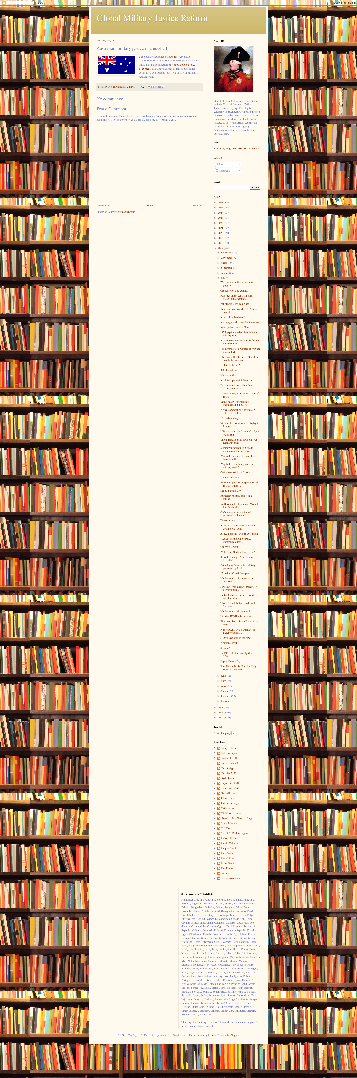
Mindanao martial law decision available (236, 580)
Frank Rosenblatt (230, 788)
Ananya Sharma (229, 748)
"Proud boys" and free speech (235, 573)
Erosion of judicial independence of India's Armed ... (239, 484)
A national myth (228, 643)
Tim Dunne (227, 868)
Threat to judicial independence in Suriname (238, 604)
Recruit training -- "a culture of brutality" (236, 558)
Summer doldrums (230, 477)
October (225, 262)
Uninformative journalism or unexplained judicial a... (235, 403)
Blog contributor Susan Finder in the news (239, 622)
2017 (221, 248)
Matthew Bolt (228, 808)
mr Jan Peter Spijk (230, 878)
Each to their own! (230, 365)
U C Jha (225, 873)
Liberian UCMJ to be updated (236, 616)
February (226, 696)
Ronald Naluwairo (230, 843)
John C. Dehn (228, 798)
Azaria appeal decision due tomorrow (240, 322)
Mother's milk (227, 375)
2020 (221, 233)
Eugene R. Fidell (230, 783)
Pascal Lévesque (229, 823)
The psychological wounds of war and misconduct (240, 350)
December (226, 252)
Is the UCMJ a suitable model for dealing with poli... (237, 527)
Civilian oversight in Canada (235, 472)
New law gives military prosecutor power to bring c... (238, 588)
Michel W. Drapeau (231, 813)
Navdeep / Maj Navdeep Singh (237, 818)
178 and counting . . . (231, 418)
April (224, 686)
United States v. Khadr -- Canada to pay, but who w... (239, 596)
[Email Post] (142, 86)
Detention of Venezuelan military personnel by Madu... (237, 566)
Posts (221, 164)
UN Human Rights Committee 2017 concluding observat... (239, 358)
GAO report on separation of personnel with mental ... (235, 513)
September (227, 267)
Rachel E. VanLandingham (235, 833)
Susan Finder (228, 863)
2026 (221, 202)
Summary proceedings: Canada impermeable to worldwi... (236, 449)
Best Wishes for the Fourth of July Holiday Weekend (238, 667)
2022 (221, 222)
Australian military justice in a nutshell (236, 497)
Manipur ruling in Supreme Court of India (239, 395)
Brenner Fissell (229, 758)
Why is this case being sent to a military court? (236, 465)
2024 (221, 212)
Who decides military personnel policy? (237, 284)
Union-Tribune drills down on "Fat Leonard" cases (238, 441)
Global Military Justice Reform (152, 17)
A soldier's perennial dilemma (236, 380)
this (175, 56)
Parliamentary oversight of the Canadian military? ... (236, 386)
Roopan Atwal (228, 848)
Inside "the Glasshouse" (232, 317)
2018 (221, 243)
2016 (221, 707)
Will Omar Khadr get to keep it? (237, 552)
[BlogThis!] (152, 87)
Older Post (196, 205)
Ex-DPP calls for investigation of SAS (237, 654)
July (223, 278)
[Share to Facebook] (159, 87)
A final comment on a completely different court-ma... (237, 411)
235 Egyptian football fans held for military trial (238, 334)
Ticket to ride (227, 520)
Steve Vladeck (228, 858)
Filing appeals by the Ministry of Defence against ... (237, 631)
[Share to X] (156, 87)
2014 (221, 717)
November (227, 257)
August (225, 273)
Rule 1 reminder (228, 370)
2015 (221, 712)
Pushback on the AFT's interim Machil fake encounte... (236, 297)
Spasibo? (225, 648)
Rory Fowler (227, 853)
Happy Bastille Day (230, 490)
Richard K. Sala (229, 838)
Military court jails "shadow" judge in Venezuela (240, 433)
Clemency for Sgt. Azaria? (234, 290)
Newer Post (104, 205)
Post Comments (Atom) (123, 211)
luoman (212, 1035)
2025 (221, 207)
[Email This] (149, 87)
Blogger (235, 1035)
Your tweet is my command (234, 303)
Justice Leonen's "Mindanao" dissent (239, 533)
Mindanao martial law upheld (235, 611)
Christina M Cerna (230, 773)
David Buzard (228, 778)
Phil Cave (226, 828)
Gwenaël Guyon (229, 793)
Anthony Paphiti (229, 753)
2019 (221, 238)
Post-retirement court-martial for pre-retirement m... (240, 342)
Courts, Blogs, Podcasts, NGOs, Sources (238, 148)
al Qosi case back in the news (235, 638)
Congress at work (229, 546)
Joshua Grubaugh (230, 803)
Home (150, 205)
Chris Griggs (227, 768)
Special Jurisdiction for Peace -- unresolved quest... (237, 540)
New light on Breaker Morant (235, 327)
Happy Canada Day (230, 661)
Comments (224, 170)
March (225, 691)
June (223, 675)
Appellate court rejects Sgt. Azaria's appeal (239, 310)
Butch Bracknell (229, 763)
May (223, 680)
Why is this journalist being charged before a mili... (239, 457)
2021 (221, 228)
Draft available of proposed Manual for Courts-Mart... (239, 505)
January (225, 701)
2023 (221, 217)
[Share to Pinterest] (163, 87)
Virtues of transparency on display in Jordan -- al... (239, 424)
